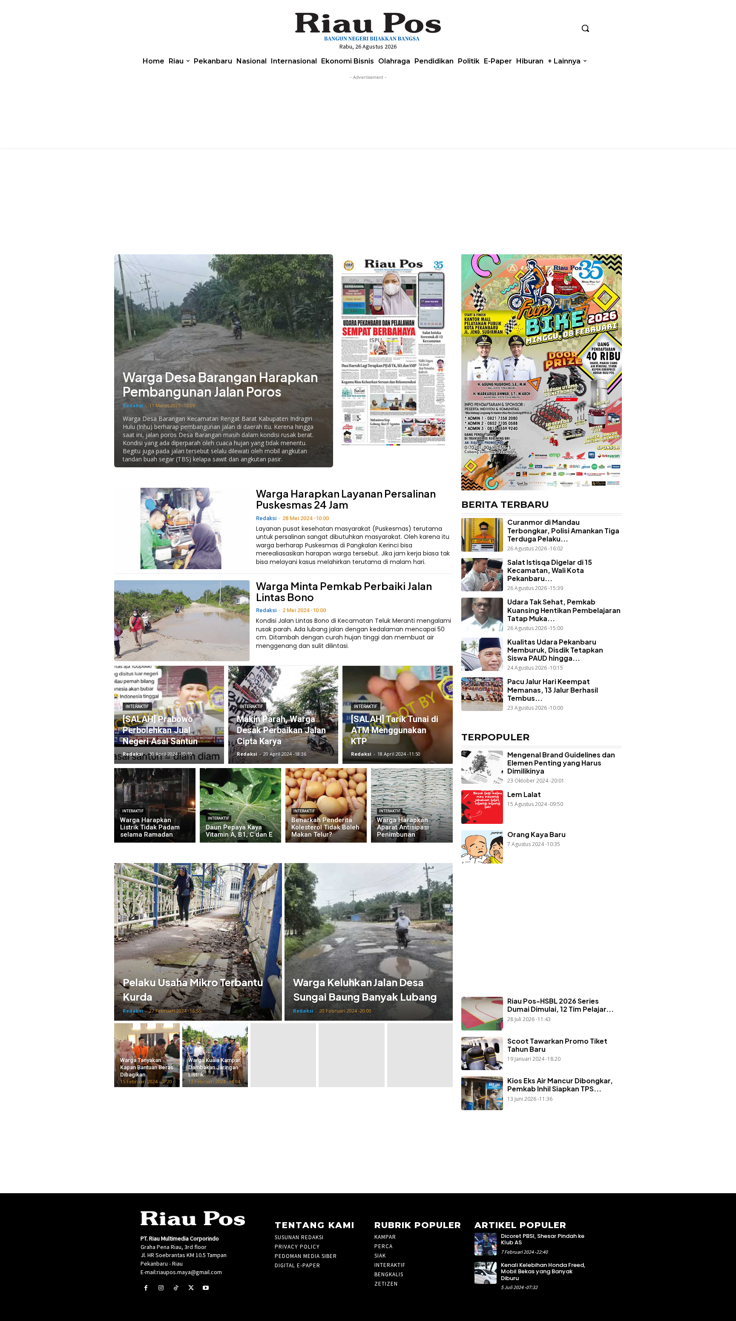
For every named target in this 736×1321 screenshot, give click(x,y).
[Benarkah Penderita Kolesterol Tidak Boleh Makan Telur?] (326, 805)
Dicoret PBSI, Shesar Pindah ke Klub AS (542, 1239)
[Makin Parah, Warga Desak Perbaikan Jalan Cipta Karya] (283, 715)
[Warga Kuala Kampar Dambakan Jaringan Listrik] (215, 1055)
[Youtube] (206, 1288)
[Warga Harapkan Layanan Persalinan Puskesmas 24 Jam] (182, 528)
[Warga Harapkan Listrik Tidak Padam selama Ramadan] (155, 805)
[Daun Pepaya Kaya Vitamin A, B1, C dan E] (240, 805)
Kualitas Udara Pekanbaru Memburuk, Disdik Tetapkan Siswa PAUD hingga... (555, 649)
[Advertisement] (537, 945)
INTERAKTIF (137, 706)
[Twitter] (191, 1288)
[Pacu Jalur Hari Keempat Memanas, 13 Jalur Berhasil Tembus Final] (482, 694)
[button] (585, 28)
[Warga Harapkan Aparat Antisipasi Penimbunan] (411, 805)
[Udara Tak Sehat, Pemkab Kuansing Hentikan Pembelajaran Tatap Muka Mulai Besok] (482, 614)
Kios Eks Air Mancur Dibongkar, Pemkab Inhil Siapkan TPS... (560, 1084)
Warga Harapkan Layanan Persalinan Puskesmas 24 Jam (346, 499)
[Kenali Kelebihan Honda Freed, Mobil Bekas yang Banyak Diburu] (485, 1273)
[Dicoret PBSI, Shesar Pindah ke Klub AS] (485, 1244)
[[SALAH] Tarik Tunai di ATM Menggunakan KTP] (397, 715)
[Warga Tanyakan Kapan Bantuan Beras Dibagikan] (147, 1055)
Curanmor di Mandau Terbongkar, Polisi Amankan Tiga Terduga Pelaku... (563, 530)
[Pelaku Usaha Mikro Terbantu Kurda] (198, 942)
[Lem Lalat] (482, 806)
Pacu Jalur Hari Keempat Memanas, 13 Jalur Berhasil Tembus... (552, 689)
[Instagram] (160, 1288)
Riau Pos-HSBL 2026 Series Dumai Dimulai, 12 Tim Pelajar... (560, 1004)
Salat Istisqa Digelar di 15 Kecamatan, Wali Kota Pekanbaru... (549, 570)
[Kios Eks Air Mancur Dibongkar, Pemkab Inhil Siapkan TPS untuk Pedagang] (482, 1093)
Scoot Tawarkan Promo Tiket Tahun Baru (557, 1044)
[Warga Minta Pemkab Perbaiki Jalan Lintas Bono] (182, 621)
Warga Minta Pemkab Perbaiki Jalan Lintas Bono (344, 591)
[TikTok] (175, 1288)
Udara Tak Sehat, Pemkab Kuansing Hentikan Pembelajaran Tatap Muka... (564, 609)
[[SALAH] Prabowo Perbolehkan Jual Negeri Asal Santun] (169, 715)
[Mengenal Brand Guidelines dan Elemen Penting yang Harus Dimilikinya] (482, 767)
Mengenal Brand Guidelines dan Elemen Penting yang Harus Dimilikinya (561, 762)
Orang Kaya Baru (536, 834)
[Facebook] (146, 1288)
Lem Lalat (524, 794)
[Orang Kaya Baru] (482, 846)
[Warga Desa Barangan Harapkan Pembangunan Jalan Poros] (223, 360)
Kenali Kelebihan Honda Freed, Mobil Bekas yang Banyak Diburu (543, 1271)
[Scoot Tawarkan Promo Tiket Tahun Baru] (482, 1053)
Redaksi (133, 405)
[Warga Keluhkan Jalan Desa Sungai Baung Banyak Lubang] (368, 942)
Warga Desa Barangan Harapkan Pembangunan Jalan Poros (220, 384)
